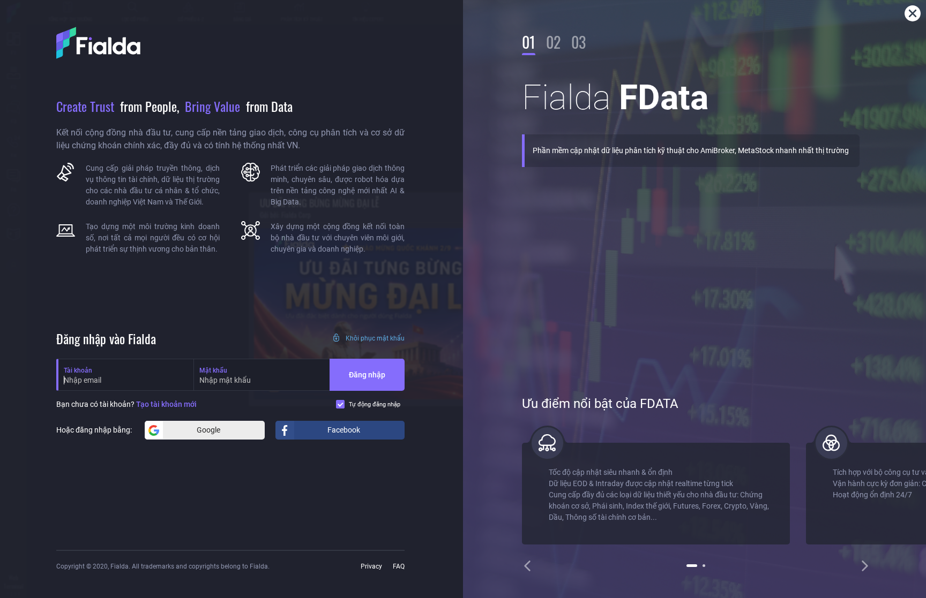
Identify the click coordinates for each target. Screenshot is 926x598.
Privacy (371, 566)
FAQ (399, 566)
